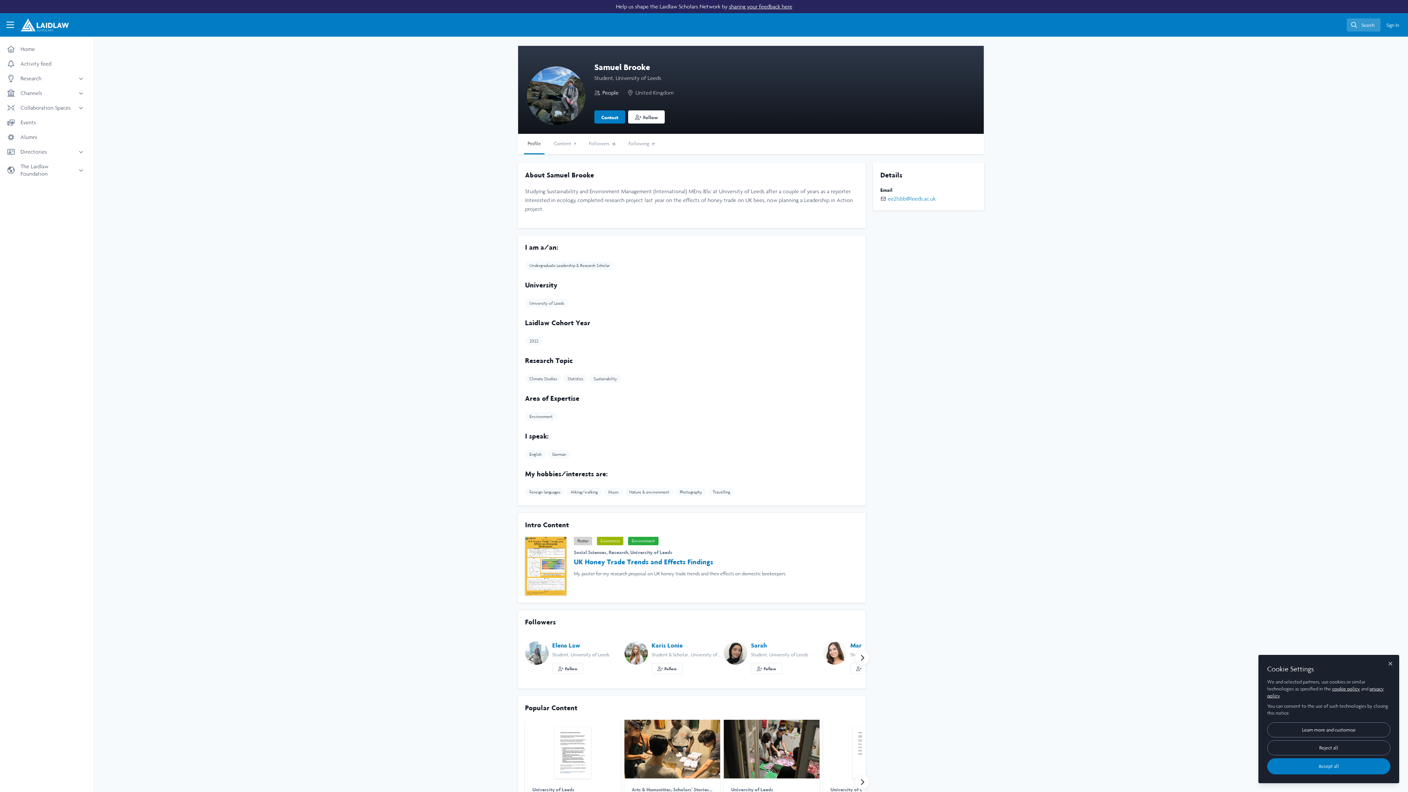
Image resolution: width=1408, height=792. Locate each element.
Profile (534, 143)
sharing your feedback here (760, 6)
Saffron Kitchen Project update (771, 749)
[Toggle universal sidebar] (10, 25)
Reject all (1328, 748)
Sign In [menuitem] (1392, 25)
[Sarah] (735, 652)
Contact (609, 117)
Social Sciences (590, 552)
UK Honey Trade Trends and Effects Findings (643, 561)
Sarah (759, 645)
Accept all (1329, 766)
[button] (646, 117)
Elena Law (566, 645)
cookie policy (1346, 689)
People (610, 92)
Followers (602, 143)
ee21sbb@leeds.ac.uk (912, 198)
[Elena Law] (537, 652)
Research (618, 552)
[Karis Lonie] (636, 652)
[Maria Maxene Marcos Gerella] (835, 652)
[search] (1363, 25)
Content (565, 143)
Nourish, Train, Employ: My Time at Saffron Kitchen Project (672, 749)
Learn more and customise (1329, 730)
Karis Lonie (667, 645)
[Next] (862, 657)
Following (641, 143)
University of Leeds (651, 552)
